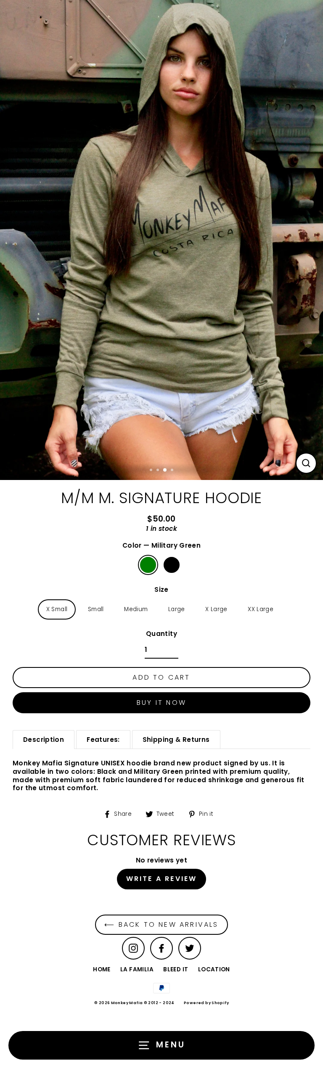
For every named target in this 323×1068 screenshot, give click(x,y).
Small (96, 609)
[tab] (43, 739)
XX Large (260, 609)
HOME (102, 969)
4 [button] (173, 471)
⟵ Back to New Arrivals (161, 924)
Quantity (161, 634)
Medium (136, 609)
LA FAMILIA (137, 969)
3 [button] (165, 470)
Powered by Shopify (206, 1002)
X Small (57, 609)
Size (161, 589)
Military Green (148, 565)
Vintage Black (171, 565)
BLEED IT (175, 969)
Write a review (161, 878)
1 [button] (152, 471)
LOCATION (214, 969)
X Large (216, 609)
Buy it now (161, 702)
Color (161, 545)
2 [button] (158, 471)
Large (176, 609)
